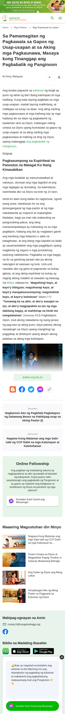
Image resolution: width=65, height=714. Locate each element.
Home (6, 27)
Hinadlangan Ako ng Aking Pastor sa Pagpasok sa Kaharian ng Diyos (43, 593)
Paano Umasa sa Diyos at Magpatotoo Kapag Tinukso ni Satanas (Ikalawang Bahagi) (45, 557)
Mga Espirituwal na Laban (46, 27)
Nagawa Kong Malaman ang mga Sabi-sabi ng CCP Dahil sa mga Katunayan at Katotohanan (44, 540)
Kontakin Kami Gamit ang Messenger (34, 706)
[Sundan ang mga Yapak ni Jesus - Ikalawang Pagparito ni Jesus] (17, 18)
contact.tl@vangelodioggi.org (24, 624)
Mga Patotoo (20, 27)
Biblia (10, 282)
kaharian (38, 90)
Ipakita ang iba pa (32, 377)
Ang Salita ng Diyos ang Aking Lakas (45, 574)
